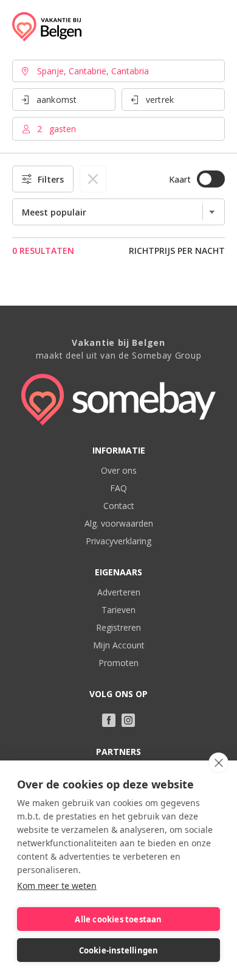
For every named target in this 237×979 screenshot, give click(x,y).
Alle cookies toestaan (118, 919)
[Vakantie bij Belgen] (46, 26)
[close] (218, 763)
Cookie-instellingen (119, 950)
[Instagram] (128, 720)
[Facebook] (108, 720)
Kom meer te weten (57, 885)
